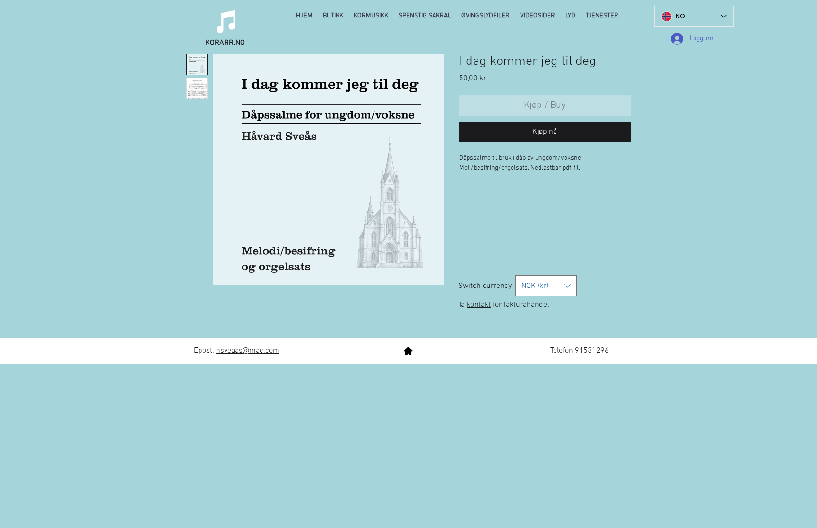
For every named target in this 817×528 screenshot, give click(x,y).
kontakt (479, 305)
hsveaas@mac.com (247, 350)
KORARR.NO (225, 43)
